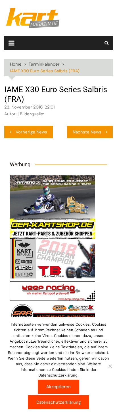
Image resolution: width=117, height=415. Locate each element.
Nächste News (87, 132)
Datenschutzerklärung (58, 402)
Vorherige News (31, 132)
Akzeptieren (58, 387)
